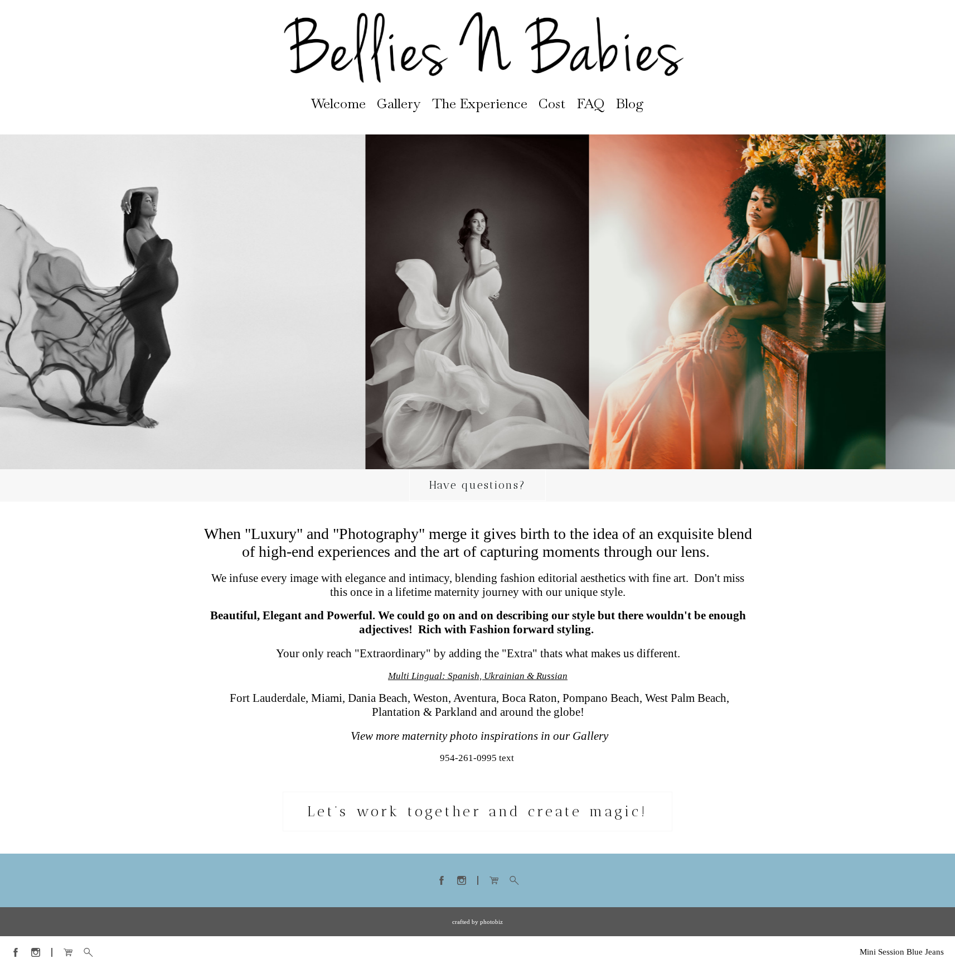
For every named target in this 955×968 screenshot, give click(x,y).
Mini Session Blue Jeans (902, 951)
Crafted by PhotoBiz (477, 921)
